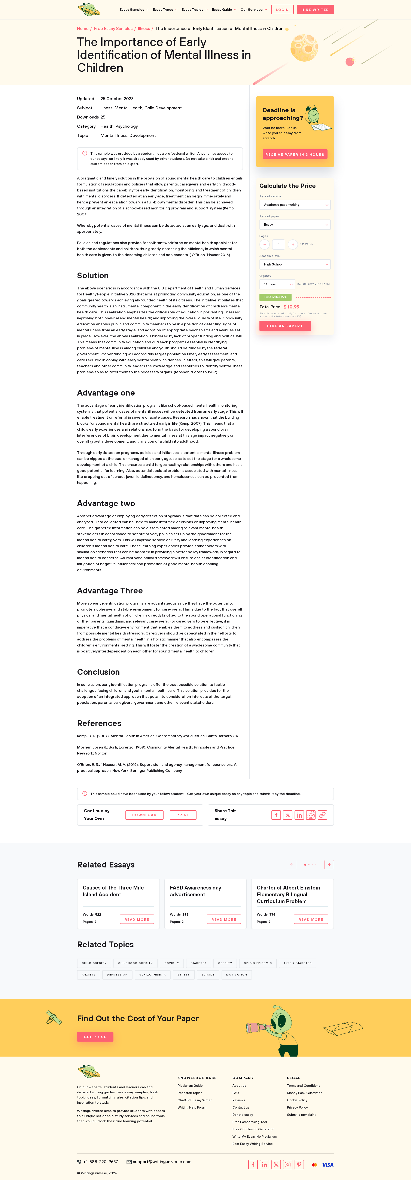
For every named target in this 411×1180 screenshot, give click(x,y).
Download (144, 815)
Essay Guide (222, 9)
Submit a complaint (301, 1115)
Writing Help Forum (192, 1108)
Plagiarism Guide (190, 1086)
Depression (117, 974)
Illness (107, 108)
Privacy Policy (297, 1108)
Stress (183, 974)
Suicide (208, 974)
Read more (137, 920)
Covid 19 (171, 963)
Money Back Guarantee (304, 1093)
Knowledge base (197, 1078)
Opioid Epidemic (258, 963)
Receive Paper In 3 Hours (295, 155)
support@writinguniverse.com (162, 1162)
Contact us (240, 1108)
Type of (269, 216)
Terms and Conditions (303, 1086)
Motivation (236, 974)
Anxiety (88, 974)
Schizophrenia (152, 974)
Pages (263, 236)
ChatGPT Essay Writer (194, 1100)
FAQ (235, 1093)
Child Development (163, 108)
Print (183, 815)
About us (239, 1086)
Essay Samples (132, 9)
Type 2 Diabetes (298, 963)
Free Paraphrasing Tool (249, 1122)
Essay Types (163, 9)
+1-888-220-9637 (100, 1162)
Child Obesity (94, 963)
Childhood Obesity (135, 963)
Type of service (270, 196)
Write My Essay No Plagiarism (254, 1137)
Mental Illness (114, 135)
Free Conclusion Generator (253, 1129)
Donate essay (242, 1115)
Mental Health (128, 108)
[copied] (322, 815)
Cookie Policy (297, 1100)
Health (107, 126)
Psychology (127, 126)
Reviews (238, 1100)
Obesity (225, 963)
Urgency (265, 276)
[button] (305, 865)
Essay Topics (192, 9)
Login (282, 10)
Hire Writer (315, 10)
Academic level (269, 256)
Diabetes (199, 963)
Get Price (95, 1037)
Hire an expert (285, 326)
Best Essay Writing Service (252, 1144)
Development (143, 135)
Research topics (190, 1093)
